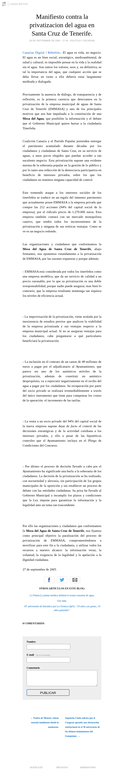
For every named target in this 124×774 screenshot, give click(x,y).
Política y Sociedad (82, 40)
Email (75, 580)
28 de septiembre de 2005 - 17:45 (48, 40)
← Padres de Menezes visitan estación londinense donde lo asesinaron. (45, 722)
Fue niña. (62, 600)
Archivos (62, 767)
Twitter (62, 580)
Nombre (31, 641)
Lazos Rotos (19, 4)
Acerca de (36, 767)
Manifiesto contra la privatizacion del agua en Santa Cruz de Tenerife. (62, 25)
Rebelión (54, 52)
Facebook (49, 580)
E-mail (39, 654)
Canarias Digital (33, 52)
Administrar (88, 767)
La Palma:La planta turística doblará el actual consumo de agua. (62, 595)
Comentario (33, 667)
